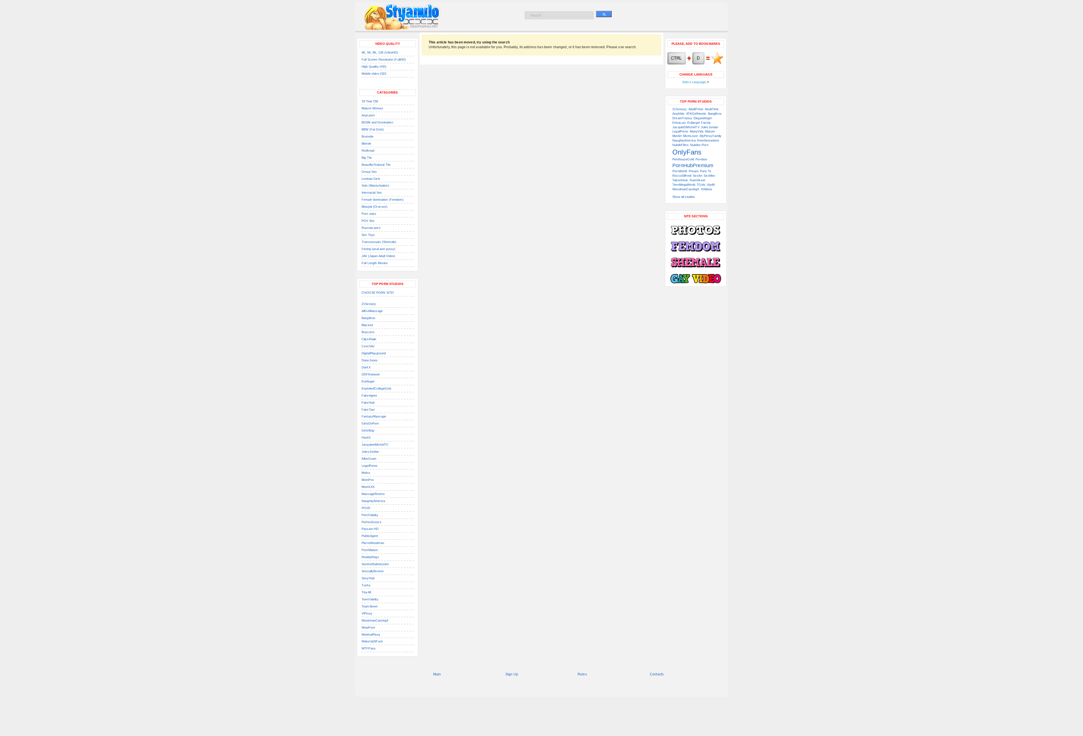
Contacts (657, 674)
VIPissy (367, 613)
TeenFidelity (370, 599)
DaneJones (370, 360)
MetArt (677, 136)
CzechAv (368, 346)
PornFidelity (370, 515)
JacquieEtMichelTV (685, 127)
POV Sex (368, 220)
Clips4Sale (369, 339)
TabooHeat (680, 180)
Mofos (366, 472)
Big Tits (367, 157)
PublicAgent (370, 536)
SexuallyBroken (373, 571)
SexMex (709, 175)
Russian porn (371, 227)
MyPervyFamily (711, 136)
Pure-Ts (705, 171)
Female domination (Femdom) (383, 199)
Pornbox (701, 159)
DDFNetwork (371, 374)
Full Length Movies (375, 263)
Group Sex (369, 171)
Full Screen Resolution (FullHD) (384, 59)
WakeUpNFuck (372, 641)
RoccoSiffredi (681, 175)
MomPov (368, 479)
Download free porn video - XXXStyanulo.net (409, 17)
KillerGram (369, 458)
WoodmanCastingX (375, 620)
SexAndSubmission (375, 564)
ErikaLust (679, 122)
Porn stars (369, 213)
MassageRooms (373, 494)
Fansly (706, 122)
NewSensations (708, 140)
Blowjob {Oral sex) (375, 206)
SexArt (697, 175)
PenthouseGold (683, 159)
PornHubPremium (692, 165)
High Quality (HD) (374, 66)
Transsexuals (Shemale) (379, 242)
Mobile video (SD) (374, 73)
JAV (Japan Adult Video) (378, 256)
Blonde (366, 143)
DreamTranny (682, 118)
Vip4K (711, 184)
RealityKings (370, 557)
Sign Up (511, 674)
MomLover (690, 136)
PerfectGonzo (371, 522)
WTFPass (369, 648)
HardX (366, 437)
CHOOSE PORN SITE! (378, 292)
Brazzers (368, 332)
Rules (582, 674)
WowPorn (368, 627)
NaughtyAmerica (373, 501)
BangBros (368, 318)
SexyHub (368, 578)
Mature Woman (372, 108)
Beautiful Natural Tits (376, 164)
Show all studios (683, 196)
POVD (366, 508)
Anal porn (368, 115)
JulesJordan (370, 451)
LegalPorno (369, 465)
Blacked (367, 325)
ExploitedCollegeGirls (376, 388)
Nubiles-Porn (699, 145)
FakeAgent (369, 395)
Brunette (367, 136)
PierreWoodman (373, 543)
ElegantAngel (703, 118)
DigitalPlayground (374, 353)
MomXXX (368, 487)
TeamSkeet (369, 606)
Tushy (366, 585)
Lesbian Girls (371, 178)
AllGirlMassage (372, 311)
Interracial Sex (372, 192)
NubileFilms (680, 145)
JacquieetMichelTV (375, 444)
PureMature (370, 550)
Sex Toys (368, 235)
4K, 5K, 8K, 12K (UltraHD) (380, 52)
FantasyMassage (374, 416)
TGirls (701, 184)
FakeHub (368, 402)
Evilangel (693, 122)
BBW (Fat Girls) (373, 129)
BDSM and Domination (377, 122)
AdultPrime (695, 109)
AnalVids (678, 113)
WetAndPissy (371, 634)
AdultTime (712, 109)
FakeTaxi (368, 409)
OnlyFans (686, 152)
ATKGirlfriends (696, 113)
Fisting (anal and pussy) (378, 249)
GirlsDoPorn (370, 423)
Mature (710, 131)
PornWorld (679, 171)
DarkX (366, 367)
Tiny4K (366, 592)
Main (437, 674)
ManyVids (697, 131)
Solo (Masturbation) (375, 185)
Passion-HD (370, 529)
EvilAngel (368, 381)
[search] (604, 14)
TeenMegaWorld (683, 184)
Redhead (368, 150)
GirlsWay (368, 430)
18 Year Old (370, 101)
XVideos (706, 189)
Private (694, 171)
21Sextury (369, 304)
